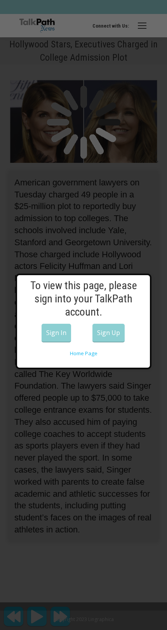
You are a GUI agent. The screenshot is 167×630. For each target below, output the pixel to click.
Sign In (56, 332)
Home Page (83, 353)
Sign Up (108, 332)
